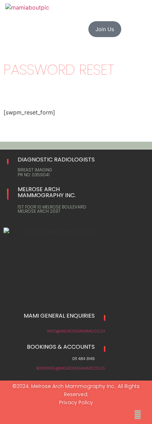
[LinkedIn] (146, 413)
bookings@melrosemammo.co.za (70, 368)
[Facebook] (137, 414)
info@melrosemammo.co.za (76, 331)
